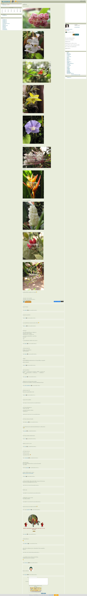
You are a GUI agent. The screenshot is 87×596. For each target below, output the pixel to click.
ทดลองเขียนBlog (4, 29)
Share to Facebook (57, 301)
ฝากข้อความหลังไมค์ (69, 29)
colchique (68, 68)
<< (1, 7)
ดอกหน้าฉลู (4, 24)
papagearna (68, 53)
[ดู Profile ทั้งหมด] (77, 27)
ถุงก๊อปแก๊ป (26, 310)
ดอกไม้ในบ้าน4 (4, 20)
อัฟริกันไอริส (4, 26)
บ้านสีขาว (68, 55)
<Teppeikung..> (69, 61)
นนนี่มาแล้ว (26, 543)
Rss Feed (68, 30)
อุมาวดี (68, 58)
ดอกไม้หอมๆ (4, 27)
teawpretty (26, 574)
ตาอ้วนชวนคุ (26, 562)
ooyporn (25, 376)
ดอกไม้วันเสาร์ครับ (5, 25)
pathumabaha (69, 72)
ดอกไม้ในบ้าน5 (4, 15)
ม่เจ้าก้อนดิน (69, 65)
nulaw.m (25, 534)
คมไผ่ (25, 476)
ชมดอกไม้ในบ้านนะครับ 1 (6, 23)
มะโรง (25, 438)
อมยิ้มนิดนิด (68, 64)
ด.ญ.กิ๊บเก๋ (68, 66)
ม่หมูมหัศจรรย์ (28, 509)
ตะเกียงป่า (68, 69)
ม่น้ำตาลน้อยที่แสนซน (27, 385)
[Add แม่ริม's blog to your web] (75, 74)
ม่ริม (25, 365)
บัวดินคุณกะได (4, 28)
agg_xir (68, 57)
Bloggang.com (69, 77)
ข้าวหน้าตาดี (69, 54)
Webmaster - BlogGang (70, 73)
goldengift (27, 467)
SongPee (25, 343)
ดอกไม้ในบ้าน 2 (4, 22)
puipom (25, 446)
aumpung (68, 70)
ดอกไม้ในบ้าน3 (4, 21)
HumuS (68, 67)
